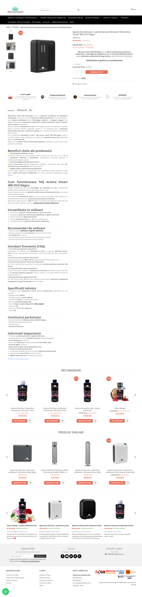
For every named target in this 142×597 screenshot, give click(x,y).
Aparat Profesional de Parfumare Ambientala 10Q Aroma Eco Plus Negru (99, 525)
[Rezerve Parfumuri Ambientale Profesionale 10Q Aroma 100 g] (22, 391)
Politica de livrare (11, 580)
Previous (10, 31)
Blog (72, 22)
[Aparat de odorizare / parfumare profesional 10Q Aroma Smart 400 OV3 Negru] (43, 56)
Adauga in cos (96, 72)
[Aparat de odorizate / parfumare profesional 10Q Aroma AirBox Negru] (22, 453)
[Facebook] (63, 556)
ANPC (41, 586)
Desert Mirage (120, 408)
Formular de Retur (60, 22)
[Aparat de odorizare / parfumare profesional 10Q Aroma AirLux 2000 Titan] (87, 453)
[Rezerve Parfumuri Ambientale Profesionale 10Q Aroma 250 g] (55, 391)
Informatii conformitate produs (18, 359)
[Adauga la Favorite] (30, 421)
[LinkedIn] (71, 556)
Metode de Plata (44, 575)
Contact (8, 583)
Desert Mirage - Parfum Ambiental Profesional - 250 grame (29, 525)
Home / (9, 27)
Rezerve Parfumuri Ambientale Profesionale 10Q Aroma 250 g (54, 409)
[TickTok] (75, 556)
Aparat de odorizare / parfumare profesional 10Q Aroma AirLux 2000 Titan (87, 471)
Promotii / (16, 27)
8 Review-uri (86, 40)
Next (10, 71)
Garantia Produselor (46, 580)
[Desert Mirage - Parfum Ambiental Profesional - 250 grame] (22, 509)
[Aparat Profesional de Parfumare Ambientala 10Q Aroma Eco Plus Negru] (87, 509)
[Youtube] (67, 556)
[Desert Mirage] (120, 391)
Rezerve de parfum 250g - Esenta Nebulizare (87, 409)
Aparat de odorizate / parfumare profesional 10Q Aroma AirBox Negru (22, 471)
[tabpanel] (43, 56)
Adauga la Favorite (80, 84)
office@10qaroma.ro (115, 554)
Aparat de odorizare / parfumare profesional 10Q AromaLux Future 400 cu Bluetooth (120, 471)
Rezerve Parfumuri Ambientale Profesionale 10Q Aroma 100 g (22, 409)
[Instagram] (79, 556)
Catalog (46, 22)
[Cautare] (78, 10)
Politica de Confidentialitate (30, 561)
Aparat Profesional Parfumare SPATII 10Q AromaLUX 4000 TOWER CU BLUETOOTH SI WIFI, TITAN (54, 471)
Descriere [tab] (11, 110)
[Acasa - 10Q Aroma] (17, 10)
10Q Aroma (76, 38)
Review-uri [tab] (22, 110)
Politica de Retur (44, 578)
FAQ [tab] (30, 110)
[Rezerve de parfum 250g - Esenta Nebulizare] (87, 391)
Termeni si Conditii (12, 575)
